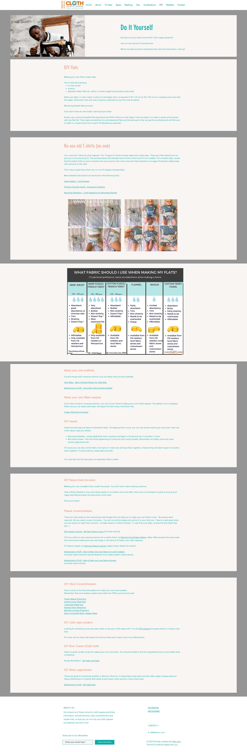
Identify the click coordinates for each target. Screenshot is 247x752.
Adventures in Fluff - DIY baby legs (79, 685)
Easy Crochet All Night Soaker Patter (80, 613)
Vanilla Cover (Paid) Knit (75, 602)
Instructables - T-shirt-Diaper (76, 181)
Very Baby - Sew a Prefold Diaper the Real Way (85, 382)
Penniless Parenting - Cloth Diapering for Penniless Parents (90, 193)
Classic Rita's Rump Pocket (76, 412)
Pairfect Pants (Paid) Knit (75, 607)
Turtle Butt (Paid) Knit (73, 605)
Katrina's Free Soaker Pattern (134, 537)
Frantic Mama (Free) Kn (75, 599)
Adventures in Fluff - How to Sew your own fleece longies (90, 560)
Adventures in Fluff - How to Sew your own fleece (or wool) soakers (94, 552)
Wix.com (177, 741)
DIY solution (145, 629)
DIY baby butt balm (91, 661)
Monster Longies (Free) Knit (76, 610)
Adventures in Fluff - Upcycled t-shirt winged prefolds (88, 388)
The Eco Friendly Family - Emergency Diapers (84, 187)
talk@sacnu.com (157, 732)
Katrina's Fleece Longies (95, 546)
